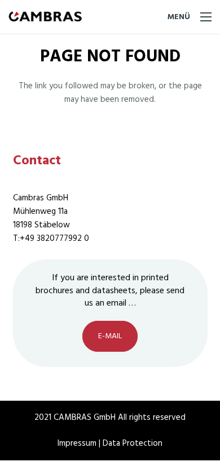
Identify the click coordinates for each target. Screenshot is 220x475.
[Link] (45, 17)
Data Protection (132, 443)
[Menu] (189, 17)
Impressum (78, 443)
